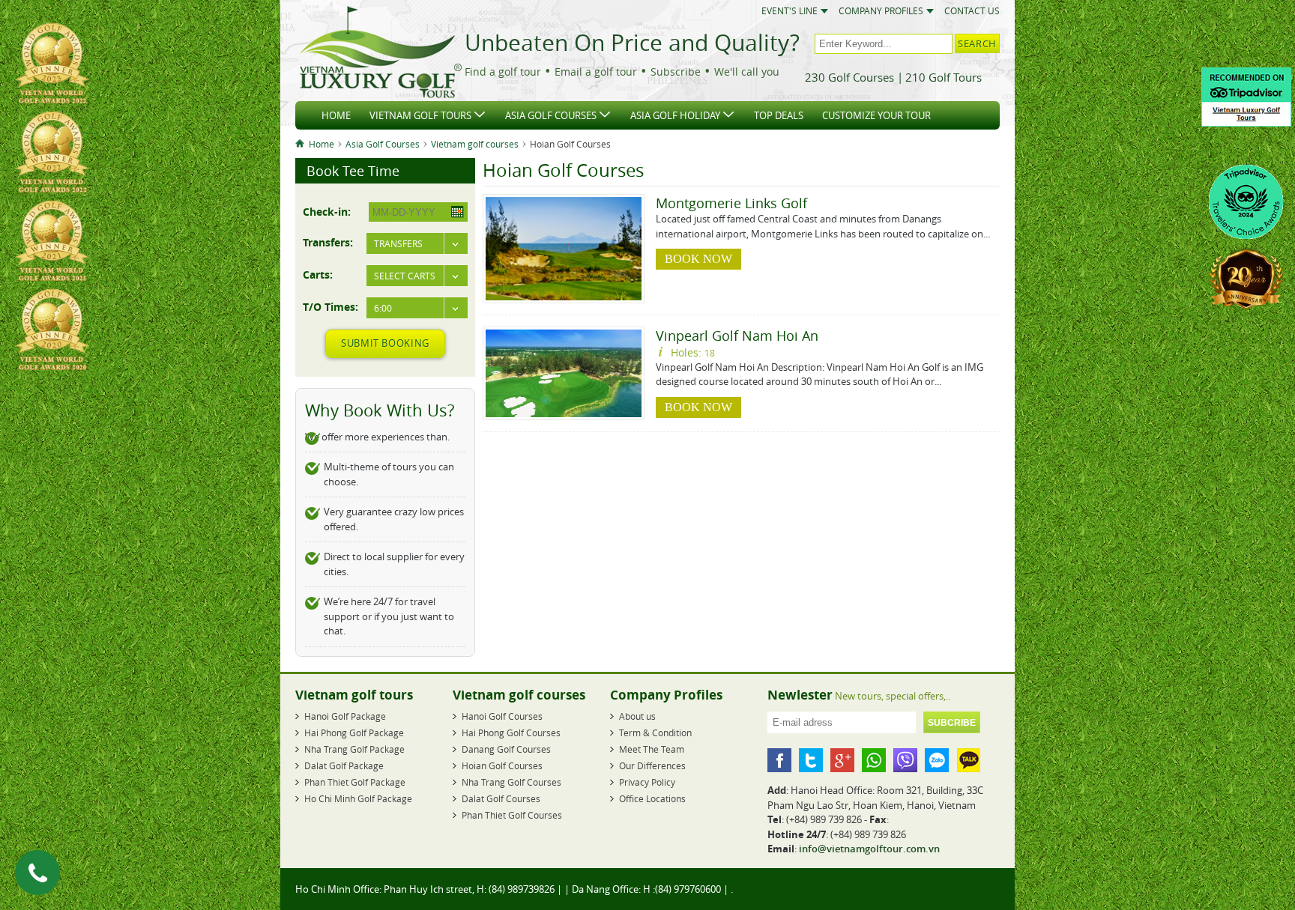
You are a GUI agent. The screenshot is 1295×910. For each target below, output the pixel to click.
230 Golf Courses (849, 77)
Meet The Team (651, 749)
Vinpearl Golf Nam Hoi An (737, 336)
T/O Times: (330, 306)
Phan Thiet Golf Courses (512, 815)
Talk (968, 760)
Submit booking (385, 343)
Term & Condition (655, 732)
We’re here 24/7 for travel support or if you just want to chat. (389, 616)
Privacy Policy (647, 782)
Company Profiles (881, 10)
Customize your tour (876, 115)
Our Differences (652, 765)
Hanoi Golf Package (345, 716)
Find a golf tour (503, 71)
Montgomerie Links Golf (731, 203)
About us (637, 716)
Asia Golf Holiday (675, 115)
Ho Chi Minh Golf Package (358, 798)
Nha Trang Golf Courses (511, 782)
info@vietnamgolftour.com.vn (869, 848)
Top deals (778, 115)
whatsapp (874, 760)
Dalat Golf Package (344, 765)
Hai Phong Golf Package (354, 732)
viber (905, 760)
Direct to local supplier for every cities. (394, 564)
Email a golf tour (596, 71)
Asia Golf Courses (551, 115)
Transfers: (328, 242)
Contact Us (972, 10)
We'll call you (746, 71)
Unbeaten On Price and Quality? (632, 43)
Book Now (698, 258)
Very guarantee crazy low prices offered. (394, 519)
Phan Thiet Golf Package (354, 782)
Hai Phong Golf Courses (511, 732)
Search (977, 43)
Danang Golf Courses (506, 749)
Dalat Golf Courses (501, 798)
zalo (937, 760)
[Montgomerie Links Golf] (564, 296)
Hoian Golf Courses (502, 765)
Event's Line (789, 10)
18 (709, 353)
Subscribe (675, 71)
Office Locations (652, 798)
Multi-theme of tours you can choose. (389, 474)
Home (336, 115)
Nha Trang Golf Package (354, 749)
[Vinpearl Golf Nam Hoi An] (564, 413)
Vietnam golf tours (420, 115)
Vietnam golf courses (475, 144)
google (842, 760)
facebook (779, 760)
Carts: (318, 274)
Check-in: (327, 211)
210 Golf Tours (943, 77)
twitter (811, 760)
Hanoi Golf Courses (502, 716)
